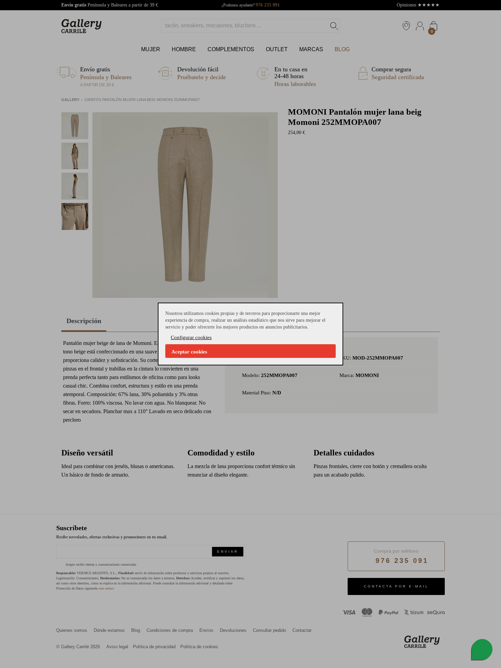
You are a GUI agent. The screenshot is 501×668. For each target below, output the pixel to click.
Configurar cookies (191, 337)
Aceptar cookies (189, 351)
